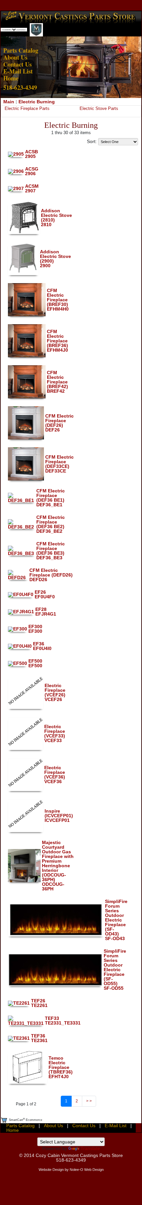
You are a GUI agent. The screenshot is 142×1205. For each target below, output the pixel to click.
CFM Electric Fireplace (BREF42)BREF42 (57, 382)
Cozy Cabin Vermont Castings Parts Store (79, 1155)
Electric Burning (36, 101)
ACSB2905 (31, 154)
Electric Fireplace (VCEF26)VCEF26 (55, 692)
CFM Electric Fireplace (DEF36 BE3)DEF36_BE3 (50, 550)
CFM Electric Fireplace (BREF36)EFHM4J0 (57, 341)
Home (10, 78)
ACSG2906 (31, 171)
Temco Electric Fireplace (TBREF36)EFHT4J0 (61, 1067)
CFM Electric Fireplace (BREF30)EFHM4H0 (58, 300)
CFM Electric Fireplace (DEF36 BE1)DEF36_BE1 (50, 497)
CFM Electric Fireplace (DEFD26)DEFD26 (51, 575)
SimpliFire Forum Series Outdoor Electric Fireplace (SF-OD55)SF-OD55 (115, 969)
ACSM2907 (32, 188)
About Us (15, 57)
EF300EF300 (35, 629)
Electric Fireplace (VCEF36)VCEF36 (54, 774)
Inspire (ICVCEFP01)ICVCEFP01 (59, 815)
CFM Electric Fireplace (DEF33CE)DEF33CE (59, 464)
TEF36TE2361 (39, 1038)
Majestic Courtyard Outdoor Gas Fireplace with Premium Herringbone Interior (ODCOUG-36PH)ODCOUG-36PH (58, 865)
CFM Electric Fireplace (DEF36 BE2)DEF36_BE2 (50, 524)
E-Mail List (18, 71)
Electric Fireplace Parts (27, 108)
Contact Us (17, 64)
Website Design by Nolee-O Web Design (71, 1170)
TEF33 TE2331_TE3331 (63, 1021)
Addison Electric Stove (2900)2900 (55, 258)
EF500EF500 (35, 663)
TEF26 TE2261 (39, 1003)
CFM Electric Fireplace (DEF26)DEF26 (59, 422)
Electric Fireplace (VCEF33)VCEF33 (54, 733)
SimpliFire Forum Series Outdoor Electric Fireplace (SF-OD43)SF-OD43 (116, 920)
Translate (90, 1148)
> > (89, 1101)
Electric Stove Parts (99, 108)
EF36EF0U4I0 (42, 646)
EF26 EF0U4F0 (45, 594)
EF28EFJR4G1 (45, 612)
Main (8, 101)
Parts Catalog (20, 50)
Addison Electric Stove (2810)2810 (56, 217)
